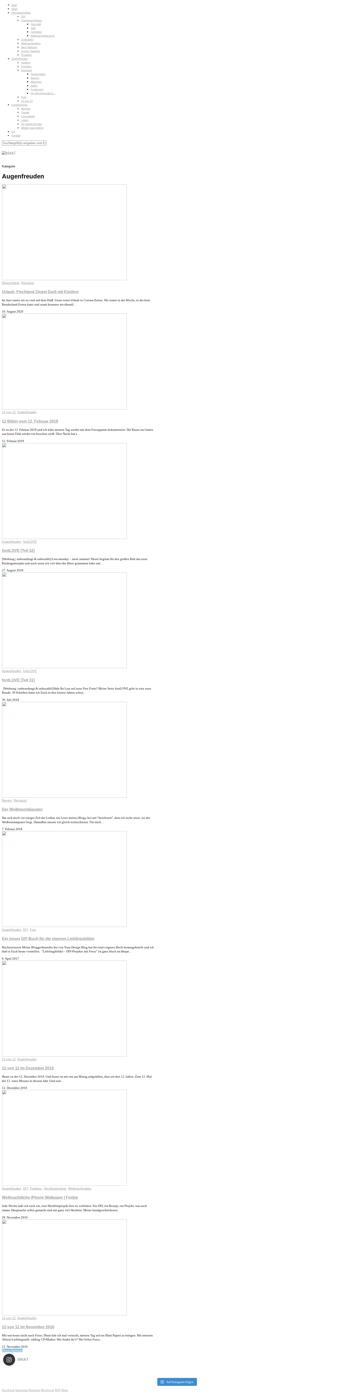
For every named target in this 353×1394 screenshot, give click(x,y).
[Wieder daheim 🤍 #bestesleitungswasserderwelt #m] (176, 1372)
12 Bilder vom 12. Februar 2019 (30, 421)
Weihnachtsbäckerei (43, 35)
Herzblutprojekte (21, 12)
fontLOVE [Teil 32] (18, 551)
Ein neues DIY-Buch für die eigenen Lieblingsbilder (48, 939)
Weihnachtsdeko (31, 43)
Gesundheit (28, 116)
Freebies (26, 66)
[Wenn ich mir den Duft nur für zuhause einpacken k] (315, 1372)
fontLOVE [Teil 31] (18, 680)
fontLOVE (30, 541)
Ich (13, 131)
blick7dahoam (29, 47)
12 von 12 (27, 101)
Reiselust (26, 70)
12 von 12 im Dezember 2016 (28, 1068)
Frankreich (37, 89)
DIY (23, 16)
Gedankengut (19, 104)
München (36, 81)
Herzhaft (36, 24)
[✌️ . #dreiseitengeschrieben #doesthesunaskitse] (245, 1372)
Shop (15, 8)
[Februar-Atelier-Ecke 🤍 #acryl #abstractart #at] (37, 1372)
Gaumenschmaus (31, 20)
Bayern (35, 78)
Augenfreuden (20, 58)
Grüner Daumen (30, 51)
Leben (24, 120)
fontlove (25, 62)
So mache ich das (31, 124)
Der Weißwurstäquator (22, 809)
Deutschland (38, 74)
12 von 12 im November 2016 (28, 1327)
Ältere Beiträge (12, 1350)
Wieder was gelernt (32, 127)
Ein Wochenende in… (43, 93)
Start (14, 5)
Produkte (26, 54)
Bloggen (25, 108)
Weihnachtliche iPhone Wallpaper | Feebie (40, 1197)
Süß (33, 28)
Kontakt (16, 135)
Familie (25, 112)
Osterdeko (27, 39)
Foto (23, 97)
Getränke (36, 31)
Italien (34, 85)
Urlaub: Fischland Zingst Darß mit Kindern (40, 292)
